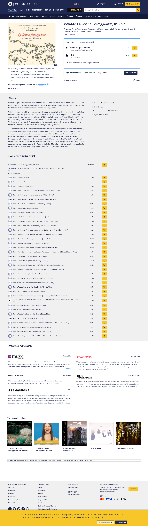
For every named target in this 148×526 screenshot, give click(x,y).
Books (48, 10)
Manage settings (104, 522)
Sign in (102, 4)
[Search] (138, 10)
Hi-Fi (28, 10)
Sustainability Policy (14, 500)
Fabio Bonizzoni (14, 173)
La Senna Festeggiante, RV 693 (26, 165)
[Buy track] (104, 177)
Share (138, 80)
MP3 (72, 55)
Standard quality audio (80, 47)
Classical (12, 10)
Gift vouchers (42, 497)
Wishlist (120, 4)
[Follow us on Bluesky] (19, 509)
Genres (61, 16)
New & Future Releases (18, 16)
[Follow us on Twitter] (15, 509)
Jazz (22, 10)
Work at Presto (13, 503)
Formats (70, 16)
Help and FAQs (43, 500)
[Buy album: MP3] (134, 55)
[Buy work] (104, 165)
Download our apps (74, 495)
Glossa (100, 107)
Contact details (73, 487)
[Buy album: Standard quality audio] (134, 48)
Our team (11, 490)
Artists (44, 16)
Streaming (76, 10)
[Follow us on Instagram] (23, 509)
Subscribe (133, 489)
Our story (11, 497)
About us (11, 487)
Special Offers (90, 16)
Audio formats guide (86, 42)
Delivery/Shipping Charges (47, 506)
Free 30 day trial (130, 73)
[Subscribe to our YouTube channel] (28, 509)
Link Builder (42, 503)
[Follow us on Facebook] (10, 509)
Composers (34, 16)
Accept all (122, 522)
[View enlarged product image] (32, 44)
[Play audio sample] (10, 177)
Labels (52, 16)
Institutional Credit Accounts (47, 509)
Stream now (75, 72)
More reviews (13, 89)
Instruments (58, 10)
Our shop (11, 494)
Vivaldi (11, 165)
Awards (79, 16)
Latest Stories (103, 16)
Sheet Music (37, 10)
